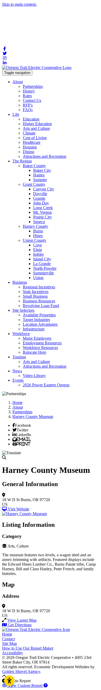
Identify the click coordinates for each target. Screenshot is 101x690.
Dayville (40, 193)
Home (7, 634)
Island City (42, 259)
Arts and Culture (36, 128)
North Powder (44, 268)
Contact (8, 639)
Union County (34, 240)
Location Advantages (40, 324)
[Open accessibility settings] (9, 680)
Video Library (34, 375)
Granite (39, 198)
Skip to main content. (19, 4)
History (29, 91)
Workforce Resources (40, 347)
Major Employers (37, 338)
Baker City (42, 170)
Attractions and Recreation (44, 156)
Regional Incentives (39, 287)
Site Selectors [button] (23, 310)
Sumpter (40, 179)
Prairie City (42, 217)
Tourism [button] (19, 357)
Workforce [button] (21, 333)
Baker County (34, 165)
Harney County (35, 226)
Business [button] (19, 282)
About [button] (17, 82)
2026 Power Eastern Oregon (46, 385)
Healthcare (31, 142)
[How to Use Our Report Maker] (46, 685)
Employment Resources (42, 343)
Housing (30, 147)
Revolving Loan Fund (41, 305)
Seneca (39, 221)
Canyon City (43, 189)
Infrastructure (34, 329)
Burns (38, 231)
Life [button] (15, 114)
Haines (39, 175)
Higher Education (37, 124)
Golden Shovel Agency (21, 671)
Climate (29, 133)
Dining (28, 152)
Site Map (9, 643)
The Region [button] (22, 161)
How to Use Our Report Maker (27, 648)
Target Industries (36, 319)
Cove (37, 245)
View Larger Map (22, 620)
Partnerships (33, 86)
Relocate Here (34, 352)
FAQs (28, 110)
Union (38, 277)
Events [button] (18, 380)
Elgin (37, 249)
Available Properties (39, 315)
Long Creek (43, 207)
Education (31, 119)
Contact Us (32, 100)
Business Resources (39, 301)
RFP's (28, 105)
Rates (27, 96)
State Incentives (35, 291)
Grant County (34, 184)
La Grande (42, 263)
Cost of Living (35, 138)
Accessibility (12, 653)
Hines (38, 235)
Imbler (38, 254)
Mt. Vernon (42, 212)
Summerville (43, 273)
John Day (41, 203)
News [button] (17, 371)
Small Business (35, 296)
